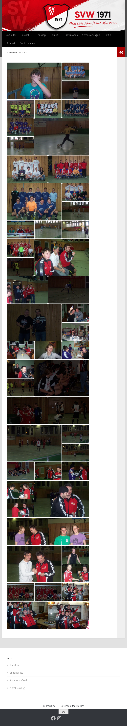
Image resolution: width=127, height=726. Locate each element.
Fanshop (41, 35)
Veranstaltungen (91, 35)
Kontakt (10, 43)
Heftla (108, 35)
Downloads (71, 35)
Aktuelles (11, 35)
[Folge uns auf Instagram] (59, 718)
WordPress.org (17, 687)
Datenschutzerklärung (72, 705)
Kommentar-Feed (18, 680)
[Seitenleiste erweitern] (121, 52)
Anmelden (15, 665)
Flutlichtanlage (28, 43)
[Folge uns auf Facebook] (53, 718)
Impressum (49, 705)
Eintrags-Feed (16, 672)
